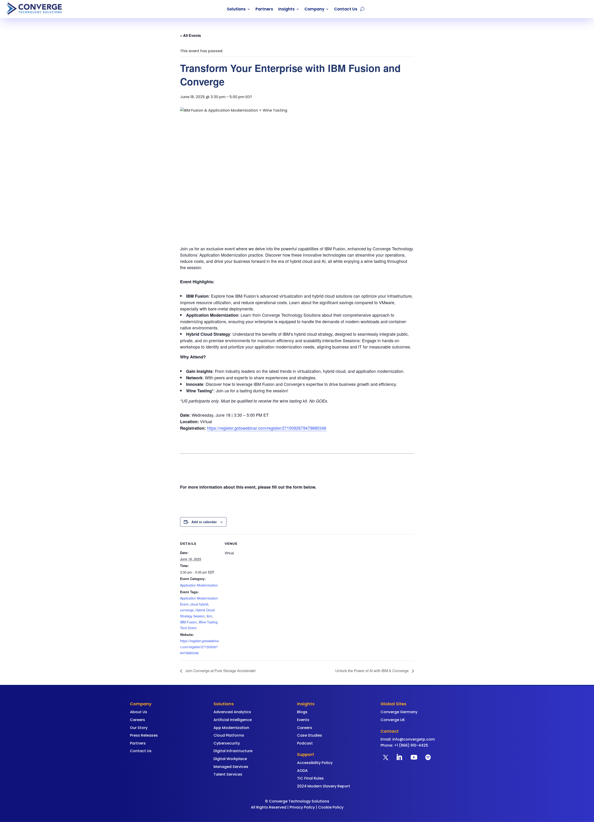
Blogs (302, 712)
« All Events (190, 35)
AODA (302, 770)
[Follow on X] (386, 757)
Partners (264, 9)
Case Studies (309, 735)
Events (303, 719)
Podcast (305, 743)
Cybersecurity (226, 743)
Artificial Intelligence (232, 719)
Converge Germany (399, 712)
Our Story (139, 727)
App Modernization (231, 727)
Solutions (236, 9)
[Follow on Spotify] (427, 757)
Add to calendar (204, 521)
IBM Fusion (188, 622)
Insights (286, 9)
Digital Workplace (230, 758)
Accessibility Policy (315, 762)
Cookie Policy (330, 807)
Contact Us (345, 9)
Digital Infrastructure (232, 751)
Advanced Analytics (232, 712)
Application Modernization (199, 585)
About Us (138, 712)
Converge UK (393, 719)
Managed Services (230, 766)
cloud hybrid (199, 604)
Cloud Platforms (228, 735)
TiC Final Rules (310, 778)
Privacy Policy (302, 807)
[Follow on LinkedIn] (399, 757)
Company (314, 9)
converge (187, 610)
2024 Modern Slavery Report (323, 786)
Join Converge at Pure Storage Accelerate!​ (220, 670)
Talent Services (227, 774)
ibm (209, 616)
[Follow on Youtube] (413, 757)
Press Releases (144, 735)
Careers (137, 719)
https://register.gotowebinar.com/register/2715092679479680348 (266, 428)
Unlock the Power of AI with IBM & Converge (372, 670)
